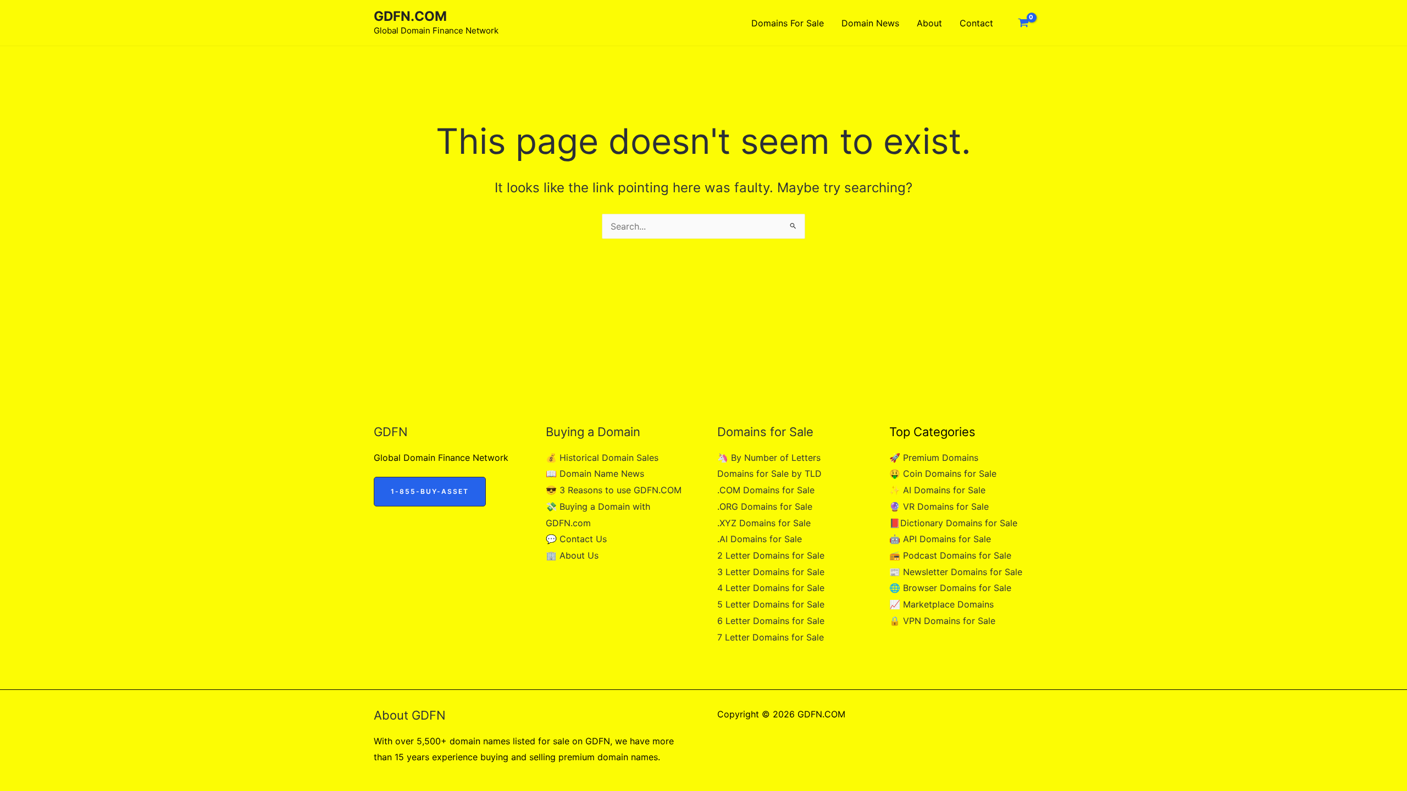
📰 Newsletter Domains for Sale (955, 571)
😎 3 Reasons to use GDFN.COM (614, 489)
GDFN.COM (410, 16)
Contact (976, 23)
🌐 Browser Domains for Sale (950, 587)
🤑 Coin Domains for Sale (942, 473)
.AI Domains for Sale (759, 538)
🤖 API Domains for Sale (940, 538)
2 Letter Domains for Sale (770, 555)
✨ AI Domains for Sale (937, 489)
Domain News (870, 23)
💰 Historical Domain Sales (602, 457)
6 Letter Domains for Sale (770, 620)
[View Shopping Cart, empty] (1023, 23)
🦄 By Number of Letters (769, 457)
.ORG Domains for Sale (764, 506)
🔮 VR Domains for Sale (939, 506)
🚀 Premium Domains (933, 457)
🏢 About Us (572, 555)
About (929, 23)
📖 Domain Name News (595, 473)
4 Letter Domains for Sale (770, 587)
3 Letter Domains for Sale (770, 571)
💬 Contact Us (576, 538)
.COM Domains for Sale (766, 489)
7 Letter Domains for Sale (770, 637)
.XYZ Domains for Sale (764, 522)
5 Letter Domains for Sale (770, 604)
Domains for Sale (787, 23)
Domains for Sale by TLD (769, 473)
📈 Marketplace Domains (941, 604)
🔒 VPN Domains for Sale (942, 620)
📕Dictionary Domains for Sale (953, 522)
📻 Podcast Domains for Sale (950, 555)
